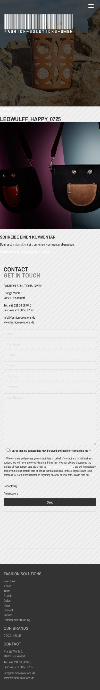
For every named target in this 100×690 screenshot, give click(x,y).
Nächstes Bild (8, 114)
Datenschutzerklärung (17, 620)
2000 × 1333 (23, 231)
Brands (8, 595)
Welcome (9, 581)
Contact (8, 610)
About (7, 586)
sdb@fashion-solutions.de (60, 467)
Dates (7, 600)
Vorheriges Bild (9, 109)
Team (7, 591)
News (7, 605)
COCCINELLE (12, 635)
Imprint (8, 615)
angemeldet (19, 244)
